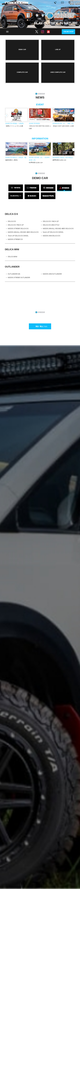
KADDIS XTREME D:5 (15, 239)
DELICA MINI (12, 257)
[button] (6, 115)
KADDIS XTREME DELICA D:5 (18, 228)
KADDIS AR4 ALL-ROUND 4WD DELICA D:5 (58, 228)
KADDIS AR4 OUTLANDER (52, 274)
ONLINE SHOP (68, 32)
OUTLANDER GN (14, 274)
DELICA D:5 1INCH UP (51, 221)
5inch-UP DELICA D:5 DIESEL (53, 232)
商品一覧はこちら (41, 326)
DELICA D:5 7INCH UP (16, 225)
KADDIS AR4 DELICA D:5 (51, 236)
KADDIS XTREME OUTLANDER (19, 277)
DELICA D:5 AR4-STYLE (51, 225)
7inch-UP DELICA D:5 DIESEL (18, 236)
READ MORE (11, 1019)
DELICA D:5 (12, 221)
